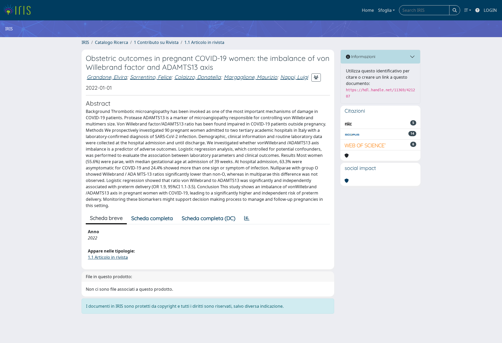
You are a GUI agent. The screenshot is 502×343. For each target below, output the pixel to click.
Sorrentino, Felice (150, 77)
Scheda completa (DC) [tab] (208, 218)
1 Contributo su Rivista (156, 42)
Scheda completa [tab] (152, 218)
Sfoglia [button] (385, 10)
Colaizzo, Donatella (197, 77)
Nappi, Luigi (294, 77)
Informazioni (362, 56)
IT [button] (466, 10)
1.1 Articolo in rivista (204, 42)
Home (368, 10)
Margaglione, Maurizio (250, 77)
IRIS (85, 42)
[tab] (247, 218)
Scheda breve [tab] (106, 218)
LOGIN (490, 10)
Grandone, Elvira (107, 77)
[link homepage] (19, 10)
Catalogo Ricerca (111, 42)
